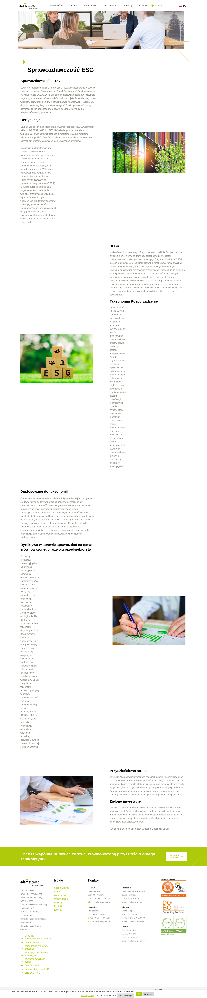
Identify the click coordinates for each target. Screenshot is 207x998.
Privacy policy (87, 995)
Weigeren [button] (148, 994)
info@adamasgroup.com (135, 902)
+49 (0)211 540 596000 (134, 918)
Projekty (128, 5)
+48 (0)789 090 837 (133, 937)
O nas (74, 5)
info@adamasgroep (99, 921)
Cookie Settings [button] (125, 995)
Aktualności (90, 5)
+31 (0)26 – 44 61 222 (100, 898)
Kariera (58, 910)
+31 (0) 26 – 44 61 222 (100, 918)
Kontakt (143, 5)
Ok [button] (139, 994)
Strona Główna (56, 5)
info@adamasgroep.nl (100, 902)
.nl (109, 921)
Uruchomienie (110, 5)
